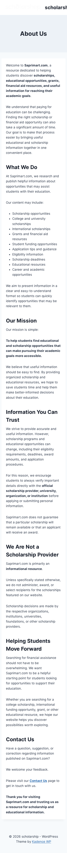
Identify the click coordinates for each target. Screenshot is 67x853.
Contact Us (38, 781)
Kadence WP (41, 841)
